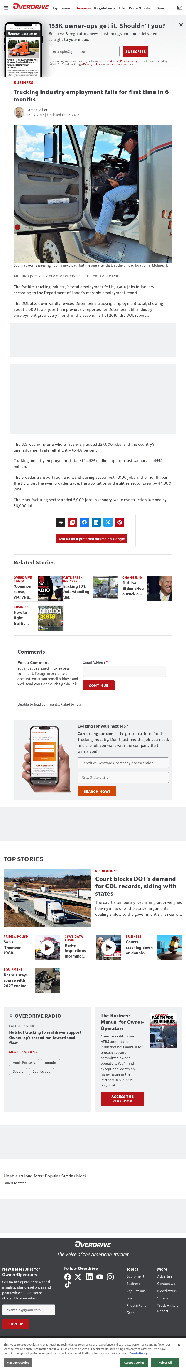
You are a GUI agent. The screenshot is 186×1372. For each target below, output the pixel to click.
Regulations (106, 871)
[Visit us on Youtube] (99, 1276)
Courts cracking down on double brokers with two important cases (139, 948)
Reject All (165, 1362)
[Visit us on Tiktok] (67, 1283)
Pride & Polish (16, 936)
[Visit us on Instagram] (110, 1276)
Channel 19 (132, 577)
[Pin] (119, 522)
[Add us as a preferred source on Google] (72, 522)
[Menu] (6, 7)
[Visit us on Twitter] (78, 1276)
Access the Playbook (122, 1098)
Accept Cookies (134, 1362)
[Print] (60, 522)
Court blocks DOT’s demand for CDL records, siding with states (135, 886)
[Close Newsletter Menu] (181, 25)
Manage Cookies (18, 1362)
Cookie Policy (138, 1353)
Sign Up (15, 1324)
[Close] (179, 1345)
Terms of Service (116, 64)
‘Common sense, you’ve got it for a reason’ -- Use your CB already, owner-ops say (24, 592)
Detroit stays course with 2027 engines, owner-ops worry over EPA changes (16, 981)
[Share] (84, 522)
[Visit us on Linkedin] (89, 1276)
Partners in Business (72, 579)
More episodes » (23, 1052)
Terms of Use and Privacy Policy (118, 61)
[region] (93, 1355)
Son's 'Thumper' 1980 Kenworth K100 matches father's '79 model (17, 948)
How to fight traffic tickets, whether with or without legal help (23, 618)
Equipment (13, 969)
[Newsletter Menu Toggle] (179, 7)
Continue (98, 685)
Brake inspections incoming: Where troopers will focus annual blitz (76, 951)
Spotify (18, 1071)
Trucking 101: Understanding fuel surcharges (75, 592)
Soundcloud (42, 1071)
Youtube (51, 1062)
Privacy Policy (91, 64)
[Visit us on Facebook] (67, 1276)
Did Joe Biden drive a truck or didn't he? (133, 589)
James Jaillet (37, 109)
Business (23, 82)
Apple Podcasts (24, 1062)
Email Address (95, 662)
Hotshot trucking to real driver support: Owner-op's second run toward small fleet (46, 1038)
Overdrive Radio (23, 579)
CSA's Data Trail (74, 938)
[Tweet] (108, 522)
